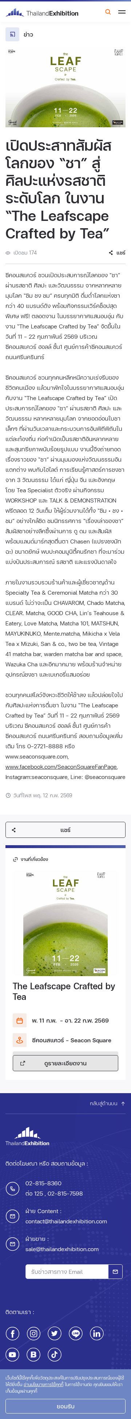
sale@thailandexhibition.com (62, 1249)
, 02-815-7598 (63, 1193)
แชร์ (65, 829)
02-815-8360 (43, 1183)
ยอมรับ (66, 1406)
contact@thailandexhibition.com (66, 1221)
